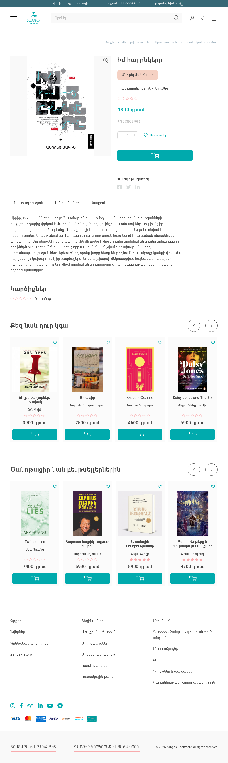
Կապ (157, 660)
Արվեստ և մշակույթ (98, 654)
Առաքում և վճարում (98, 632)
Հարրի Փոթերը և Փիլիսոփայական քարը (192, 544)
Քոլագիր (87, 398)
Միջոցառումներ (95, 643)
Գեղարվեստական (135, 42)
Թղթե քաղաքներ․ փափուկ (34, 400)
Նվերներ (17, 632)
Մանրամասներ (67, 203)
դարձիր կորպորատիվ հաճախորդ (106, 747)
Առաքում (97, 203)
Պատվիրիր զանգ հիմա (158, 3)
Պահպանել (157, 135)
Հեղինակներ (92, 621)
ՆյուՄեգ (161, 88)
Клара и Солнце (140, 398)
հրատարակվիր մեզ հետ (33, 747)
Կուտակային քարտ (98, 677)
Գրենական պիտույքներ (30, 643)
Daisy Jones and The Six (192, 398)
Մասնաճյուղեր (165, 649)
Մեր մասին (162, 621)
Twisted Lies (35, 542)
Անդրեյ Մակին (134, 75)
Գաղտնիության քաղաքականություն (184, 682)
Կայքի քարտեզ (95, 665)
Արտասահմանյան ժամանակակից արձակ (186, 42)
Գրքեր (111, 42)
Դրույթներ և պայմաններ (173, 671)
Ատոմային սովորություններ (140, 544)
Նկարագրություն (28, 203)
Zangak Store (21, 654)
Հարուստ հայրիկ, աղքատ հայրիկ (87, 544)
